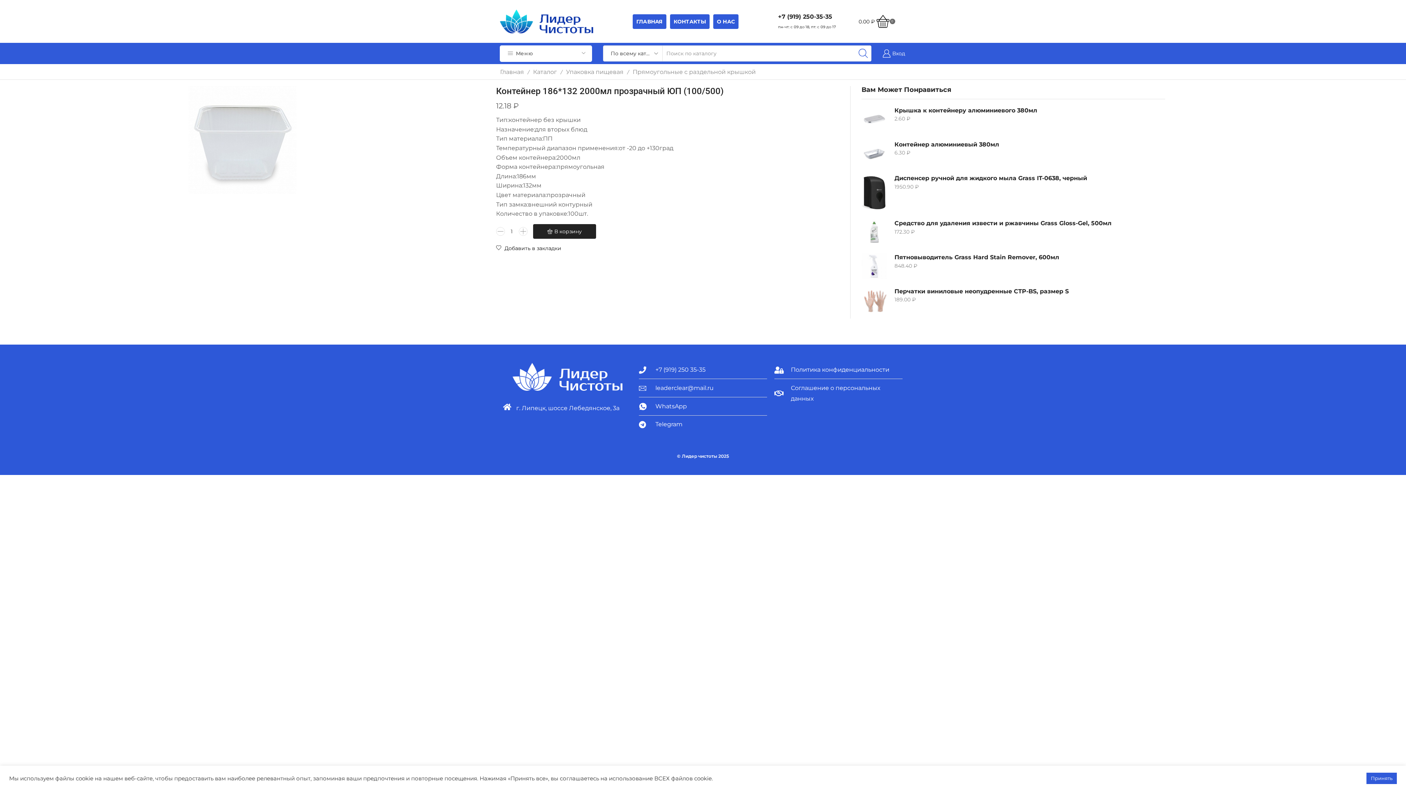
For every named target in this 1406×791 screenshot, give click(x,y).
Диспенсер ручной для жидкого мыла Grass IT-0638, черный (990, 178)
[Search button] (863, 53)
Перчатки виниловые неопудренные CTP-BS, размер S (981, 291)
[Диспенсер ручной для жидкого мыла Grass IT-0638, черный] (874, 192)
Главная (649, 21)
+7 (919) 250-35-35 (805, 16)
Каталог (545, 71)
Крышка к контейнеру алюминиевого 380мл (965, 110)
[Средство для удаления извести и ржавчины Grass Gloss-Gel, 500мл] (874, 232)
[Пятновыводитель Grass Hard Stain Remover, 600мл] (874, 266)
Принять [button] (1381, 778)
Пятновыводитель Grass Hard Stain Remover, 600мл (976, 257)
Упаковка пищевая (595, 71)
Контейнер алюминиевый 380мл (946, 144)
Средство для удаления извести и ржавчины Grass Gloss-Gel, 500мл (1003, 223)
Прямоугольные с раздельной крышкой (694, 71)
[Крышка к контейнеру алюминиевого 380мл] (874, 119)
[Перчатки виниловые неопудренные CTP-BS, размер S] (874, 300)
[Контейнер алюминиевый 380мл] (874, 153)
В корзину (568, 231)
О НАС (726, 21)
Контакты (690, 21)
